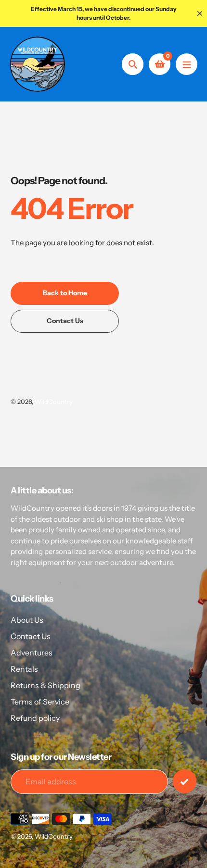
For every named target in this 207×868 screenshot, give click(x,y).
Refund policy (35, 718)
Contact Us (31, 636)
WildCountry (54, 401)
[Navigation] (186, 64)
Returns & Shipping (45, 685)
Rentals (24, 669)
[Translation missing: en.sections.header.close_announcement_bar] (200, 13)
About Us (27, 620)
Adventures (31, 652)
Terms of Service (40, 701)
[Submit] (184, 781)
